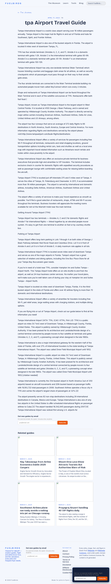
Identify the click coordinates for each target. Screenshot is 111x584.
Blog (81, 3)
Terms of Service (66, 561)
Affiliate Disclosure (67, 569)
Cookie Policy (68, 573)
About (65, 551)
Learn (66, 3)
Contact (66, 554)
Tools (73, 3)
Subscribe (62, 422)
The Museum (54, 3)
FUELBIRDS (13, 3)
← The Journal (25, 12)
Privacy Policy (68, 557)
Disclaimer (67, 565)
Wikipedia (91, 550)
